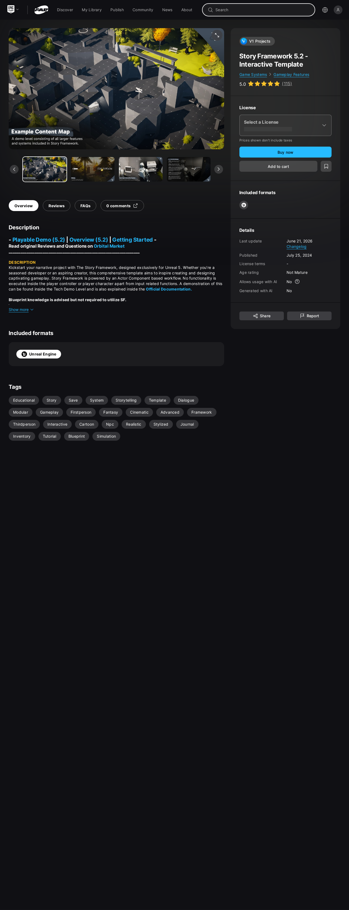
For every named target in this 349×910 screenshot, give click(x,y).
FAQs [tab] (85, 205)
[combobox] (262, 10)
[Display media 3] (188, 169)
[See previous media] (14, 169)
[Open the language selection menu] (325, 9)
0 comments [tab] (118, 205)
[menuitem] (65, 9)
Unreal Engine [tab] (42, 354)
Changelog (297, 246)
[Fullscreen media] (217, 35)
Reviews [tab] (57, 205)
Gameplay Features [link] (291, 74)
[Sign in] (338, 9)
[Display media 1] (93, 169)
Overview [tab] (23, 205)
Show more (19, 309)
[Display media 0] (45, 169)
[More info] (297, 281)
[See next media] (218, 169)
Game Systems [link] (253, 74)
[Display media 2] (141, 169)
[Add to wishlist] (326, 166)
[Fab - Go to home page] (41, 9)
